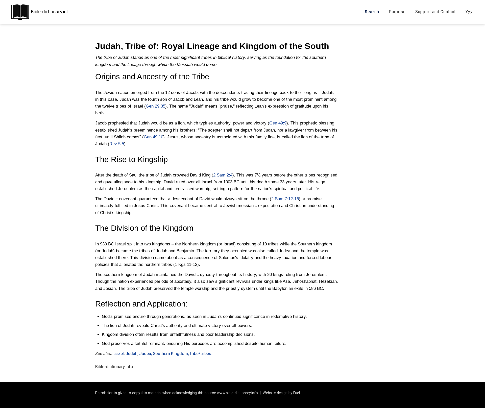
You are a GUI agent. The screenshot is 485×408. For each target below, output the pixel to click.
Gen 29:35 (155, 106)
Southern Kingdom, (171, 353)
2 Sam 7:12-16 (285, 198)
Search (372, 11)
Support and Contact (435, 11)
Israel (118, 353)
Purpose (397, 11)
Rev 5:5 (116, 143)
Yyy (469, 11)
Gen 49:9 (277, 123)
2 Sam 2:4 (222, 175)
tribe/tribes (200, 353)
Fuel (296, 393)
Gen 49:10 (153, 137)
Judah (131, 353)
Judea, (145, 353)
